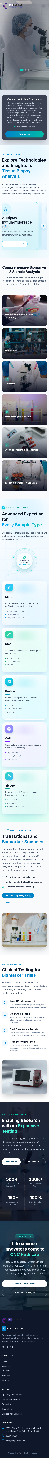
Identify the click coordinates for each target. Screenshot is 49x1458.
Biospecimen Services (12, 1414)
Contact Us (24, 134)
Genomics (6, 1404)
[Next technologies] (43, 226)
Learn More (10, 903)
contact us (11, 1161)
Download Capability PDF (16, 895)
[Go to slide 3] (28, 70)
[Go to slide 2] (24, 70)
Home (4, 1361)
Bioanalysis (7, 1409)
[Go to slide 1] (20, 70)
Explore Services (24, 64)
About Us (6, 1380)
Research (6, 1375)
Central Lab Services (11, 1399)
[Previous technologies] (5, 226)
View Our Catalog (23, 1292)
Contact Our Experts (24, 1283)
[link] (24, 310)
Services (6, 1366)
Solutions (6, 1370)
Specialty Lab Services (12, 1394)
